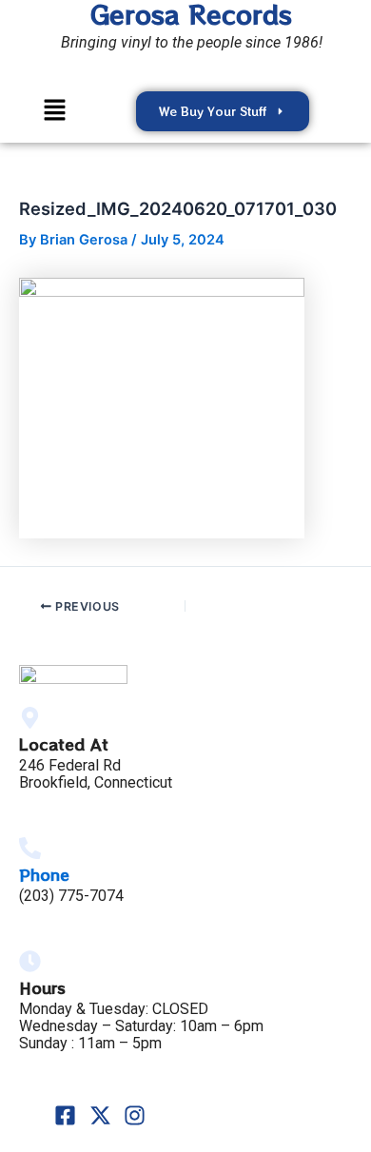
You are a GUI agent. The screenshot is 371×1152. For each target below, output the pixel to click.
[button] (55, 110)
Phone (44, 874)
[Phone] (30, 848)
